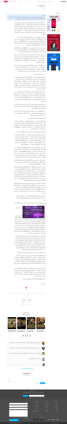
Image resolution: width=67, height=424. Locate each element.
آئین (14, 293)
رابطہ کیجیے (47, 407)
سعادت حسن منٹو (44, 8)
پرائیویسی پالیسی (38, 397)
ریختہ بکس (57, 411)
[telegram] (49, 419)
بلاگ (39, 1)
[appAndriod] (41, 420)
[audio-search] (19, 1)
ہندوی (57, 403)
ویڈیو (46, 1)
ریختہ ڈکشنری (56, 407)
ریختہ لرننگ (57, 409)
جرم (9, 293)
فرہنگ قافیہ (36, 405)
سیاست (28, 293)
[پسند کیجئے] (8, 12)
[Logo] (63, 1)
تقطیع (37, 407)
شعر (50, 1)
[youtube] (53, 419)
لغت (48, 1)
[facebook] (57, 419)
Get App (6, 1)
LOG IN (12, 1)
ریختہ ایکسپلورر (46, 411)
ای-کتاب (43, 1)
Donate (2, 1)
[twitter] (55, 419)
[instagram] (51, 419)
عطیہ (37, 403)
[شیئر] (10, 12)
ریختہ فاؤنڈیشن (46, 403)
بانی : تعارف (46, 405)
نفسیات (33, 293)
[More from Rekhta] (9, 1)
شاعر (52, 1)
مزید (37, 1)
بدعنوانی (23, 293)
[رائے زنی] (13, 12)
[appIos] (35, 420)
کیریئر (47, 409)
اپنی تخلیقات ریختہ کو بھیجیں (35, 411)
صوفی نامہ (57, 405)
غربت (18, 293)
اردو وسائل (36, 409)
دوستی (42, 293)
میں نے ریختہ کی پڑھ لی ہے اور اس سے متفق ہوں (36, 397)
